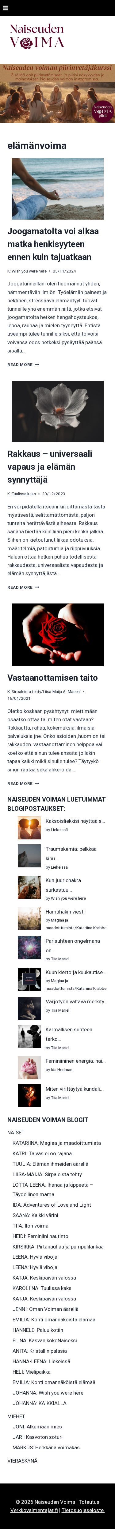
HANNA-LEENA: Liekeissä (41, 1361)
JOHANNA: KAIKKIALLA (40, 1403)
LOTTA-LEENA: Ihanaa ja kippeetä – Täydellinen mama (53, 1189)
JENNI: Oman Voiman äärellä (46, 1309)
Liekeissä (59, 829)
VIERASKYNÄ (22, 1461)
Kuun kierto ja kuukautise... (76, 972)
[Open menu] (5, 8)
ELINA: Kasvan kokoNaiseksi (45, 1340)
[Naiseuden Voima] (37, 37)
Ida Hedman (61, 1069)
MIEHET (16, 1416)
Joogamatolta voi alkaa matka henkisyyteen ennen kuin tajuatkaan (53, 244)
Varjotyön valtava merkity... (77, 1001)
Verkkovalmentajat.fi (34, 1510)
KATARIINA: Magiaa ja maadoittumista (57, 1143)
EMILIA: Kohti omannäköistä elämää (54, 1319)
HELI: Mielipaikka (32, 1372)
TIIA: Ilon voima (30, 1226)
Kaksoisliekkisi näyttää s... (75, 821)
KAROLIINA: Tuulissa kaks (42, 1288)
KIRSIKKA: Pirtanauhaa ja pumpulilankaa (58, 1247)
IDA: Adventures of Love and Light (52, 1205)
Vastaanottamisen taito (52, 678)
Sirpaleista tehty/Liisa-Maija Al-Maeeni (46, 691)
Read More (23, 364)
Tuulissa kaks (24, 493)
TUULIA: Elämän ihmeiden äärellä (50, 1164)
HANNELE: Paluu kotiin (38, 1330)
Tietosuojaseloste (83, 1510)
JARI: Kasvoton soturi (38, 1437)
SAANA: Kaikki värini (35, 1215)
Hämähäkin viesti (65, 912)
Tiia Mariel (60, 958)
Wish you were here (29, 271)
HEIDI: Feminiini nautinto (40, 1236)
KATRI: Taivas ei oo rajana (42, 1153)
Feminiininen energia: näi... (76, 1061)
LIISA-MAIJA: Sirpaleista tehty (47, 1174)
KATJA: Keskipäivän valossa (44, 1278)
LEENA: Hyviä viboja (35, 1257)
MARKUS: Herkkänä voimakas (46, 1447)
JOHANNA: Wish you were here (48, 1393)
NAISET (16, 1132)
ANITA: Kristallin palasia (40, 1351)
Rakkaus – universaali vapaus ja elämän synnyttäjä (49, 467)
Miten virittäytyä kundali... (75, 1089)
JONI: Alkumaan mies (37, 1426)
